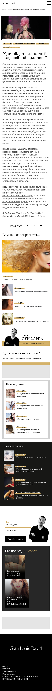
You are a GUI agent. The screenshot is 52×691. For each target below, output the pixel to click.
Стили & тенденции (11, 47)
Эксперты (7, 43)
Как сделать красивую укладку (28, 306)
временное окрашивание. (15, 93)
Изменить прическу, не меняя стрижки (32, 321)
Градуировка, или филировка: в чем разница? (32, 496)
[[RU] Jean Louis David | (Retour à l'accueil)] (8, 3)
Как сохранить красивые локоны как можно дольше (29, 430)
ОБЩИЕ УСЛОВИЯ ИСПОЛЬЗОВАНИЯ (20, 676)
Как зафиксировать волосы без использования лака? (30, 470)
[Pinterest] (34, 226)
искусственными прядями (15, 201)
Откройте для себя (15, 539)
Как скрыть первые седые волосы (31, 457)
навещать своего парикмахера (17, 195)
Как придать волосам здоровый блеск (31, 291)
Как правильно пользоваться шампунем (30, 406)
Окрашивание (42, 43)
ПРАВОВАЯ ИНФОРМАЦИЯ (15, 679)
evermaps (6, 668)
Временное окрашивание (24, 43)
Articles (10, 9)
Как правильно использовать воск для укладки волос (31, 483)
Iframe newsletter (9, 671)
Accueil (4, 9)
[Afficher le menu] (49, 3)
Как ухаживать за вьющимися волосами (30, 394)
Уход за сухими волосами (28, 419)
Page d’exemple (8, 674)
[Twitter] (41, 226)
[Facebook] (28, 226)
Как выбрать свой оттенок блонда (17, 279)
